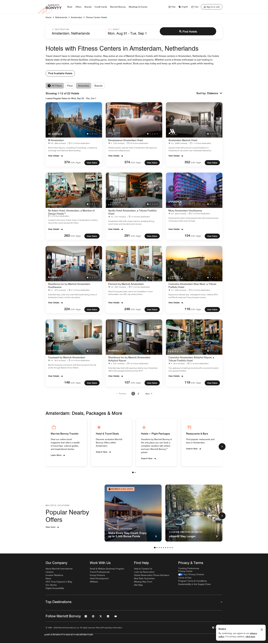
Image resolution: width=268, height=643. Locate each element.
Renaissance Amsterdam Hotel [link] (125, 140)
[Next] (96, 118)
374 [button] (67, 162)
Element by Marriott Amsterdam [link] (126, 284)
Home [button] (48, 17)
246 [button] (127, 309)
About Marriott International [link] (59, 568)
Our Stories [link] (51, 585)
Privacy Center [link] (185, 571)
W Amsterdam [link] (56, 140)
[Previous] (51, 118)
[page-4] (161, 547)
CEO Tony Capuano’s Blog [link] (59, 581)
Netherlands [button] (61, 17)
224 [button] (67, 309)
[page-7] (167, 547)
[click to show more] (222, 446)
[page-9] (172, 547)
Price (70, 85)
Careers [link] (50, 572)
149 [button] (67, 382)
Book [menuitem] (69, 7)
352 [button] (187, 162)
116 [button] (187, 309)
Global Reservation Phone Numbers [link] (151, 575)
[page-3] (159, 547)
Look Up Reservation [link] (144, 572)
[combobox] (78, 32)
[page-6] (165, 547)
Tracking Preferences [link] (188, 568)
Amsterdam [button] (76, 17)
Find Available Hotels (60, 73)
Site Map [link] (138, 585)
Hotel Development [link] (99, 578)
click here (250, 636)
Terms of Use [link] (184, 577)
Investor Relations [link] (54, 575)
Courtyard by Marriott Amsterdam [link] (66, 357)
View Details (53, 155)
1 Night (115, 29)
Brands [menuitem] (88, 7)
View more (50, 527)
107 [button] (127, 382)
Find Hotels (190, 31)
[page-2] (135, 472)
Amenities (83, 85)
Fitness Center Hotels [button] (96, 17)
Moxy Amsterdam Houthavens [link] (185, 210)
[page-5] (163, 547)
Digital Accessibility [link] (55, 588)
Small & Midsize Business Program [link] (107, 568)
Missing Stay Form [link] (143, 581)
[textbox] (78, 33)
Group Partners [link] (97, 575)
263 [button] (67, 235)
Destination (62, 29)
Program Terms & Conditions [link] (192, 581)
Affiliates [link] (94, 581)
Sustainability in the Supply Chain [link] (194, 584)
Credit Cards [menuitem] (101, 7)
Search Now (101, 452)
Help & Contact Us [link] (143, 568)
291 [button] (127, 235)
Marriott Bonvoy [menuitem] (118, 7)
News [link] (48, 578)
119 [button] (187, 382)
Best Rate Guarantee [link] (144, 578)
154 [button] (187, 235)
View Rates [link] (92, 162)
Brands (98, 85)
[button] (214, 93)
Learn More (56, 455)
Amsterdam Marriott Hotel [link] (182, 140)
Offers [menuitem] (78, 7)
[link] (171, 7)
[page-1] (132, 472)
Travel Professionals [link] (100, 572)
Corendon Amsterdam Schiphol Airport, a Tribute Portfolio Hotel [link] (191, 359)
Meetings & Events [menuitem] (138, 7)
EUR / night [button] (76, 162)
